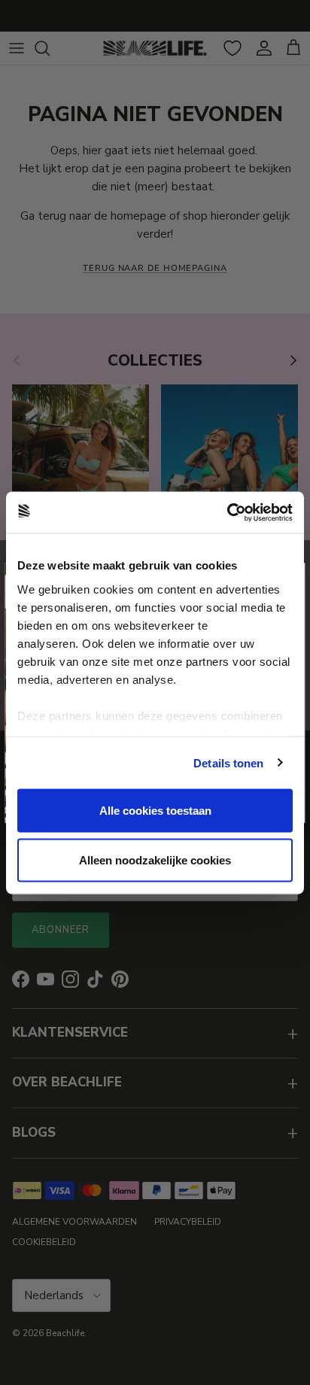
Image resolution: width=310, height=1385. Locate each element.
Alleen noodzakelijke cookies (155, 859)
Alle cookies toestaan (155, 810)
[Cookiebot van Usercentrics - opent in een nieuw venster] (227, 512)
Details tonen (228, 762)
